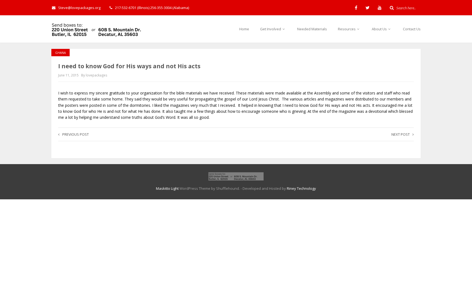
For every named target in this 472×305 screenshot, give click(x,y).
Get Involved (271, 28)
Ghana (60, 53)
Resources (347, 28)
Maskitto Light (167, 188)
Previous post (75, 134)
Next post (400, 134)
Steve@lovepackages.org (79, 7)
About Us (380, 28)
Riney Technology (301, 188)
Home (244, 28)
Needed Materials (312, 28)
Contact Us (412, 28)
